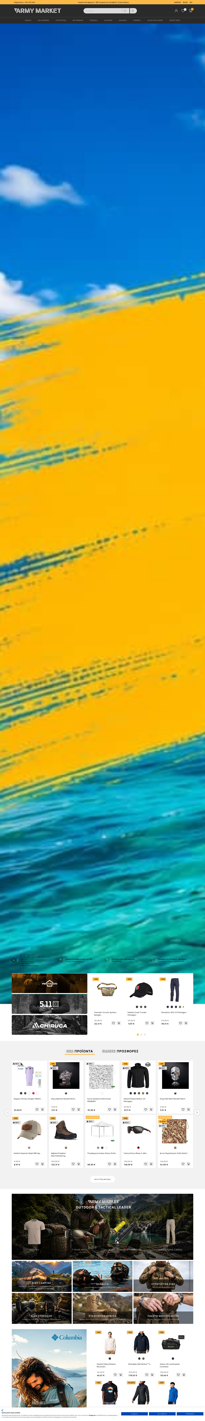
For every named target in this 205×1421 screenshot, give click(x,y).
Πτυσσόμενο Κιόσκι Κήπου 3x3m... (102, 1153)
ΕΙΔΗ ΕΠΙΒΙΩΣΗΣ (41, 1316)
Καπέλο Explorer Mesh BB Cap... (28, 1153)
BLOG (185, 2)
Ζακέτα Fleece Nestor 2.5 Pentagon (134, 1100)
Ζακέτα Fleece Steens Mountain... (106, 1365)
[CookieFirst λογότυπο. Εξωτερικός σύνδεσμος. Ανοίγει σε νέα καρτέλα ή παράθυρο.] (2, 1410)
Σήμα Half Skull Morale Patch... (173, 1099)
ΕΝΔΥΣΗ (34, 1249)
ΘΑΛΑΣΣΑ (102, 1284)
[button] (138, 1034)
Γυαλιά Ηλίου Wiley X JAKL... (136, 1153)
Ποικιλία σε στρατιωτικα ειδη (163, 1287)
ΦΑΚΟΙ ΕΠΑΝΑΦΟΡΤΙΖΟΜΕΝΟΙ (125, 1249)
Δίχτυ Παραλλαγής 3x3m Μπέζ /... (174, 1153)
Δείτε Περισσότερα (102, 1179)
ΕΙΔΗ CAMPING (41, 1283)
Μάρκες (177, 2)
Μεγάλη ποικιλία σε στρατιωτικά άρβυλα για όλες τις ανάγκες (103, 1319)
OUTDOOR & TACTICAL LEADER (103, 1207)
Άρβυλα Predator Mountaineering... (59, 1154)
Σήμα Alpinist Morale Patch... (64, 1099)
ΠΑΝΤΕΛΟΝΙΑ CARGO (170, 1249)
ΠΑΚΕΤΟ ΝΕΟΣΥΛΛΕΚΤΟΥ (163, 1316)
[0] (183, 10)
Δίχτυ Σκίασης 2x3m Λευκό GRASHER (99, 1100)
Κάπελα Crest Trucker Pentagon (137, 1013)
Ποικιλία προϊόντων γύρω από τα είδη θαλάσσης (102, 1287)
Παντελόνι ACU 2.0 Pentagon (174, 1012)
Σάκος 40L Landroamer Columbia (170, 1365)
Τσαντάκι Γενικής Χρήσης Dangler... (105, 1013)
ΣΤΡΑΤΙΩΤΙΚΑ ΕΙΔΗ (163, 1284)
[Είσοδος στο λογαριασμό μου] (176, 11)
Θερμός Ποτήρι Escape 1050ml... (28, 1099)
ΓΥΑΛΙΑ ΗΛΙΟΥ (80, 1249)
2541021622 (117, 961)
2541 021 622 (30, 2)
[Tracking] (123, 12)
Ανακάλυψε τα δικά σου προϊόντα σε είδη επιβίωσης (41, 1319)
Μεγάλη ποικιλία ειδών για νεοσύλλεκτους (163, 1319)
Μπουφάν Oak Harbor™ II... (140, 1364)
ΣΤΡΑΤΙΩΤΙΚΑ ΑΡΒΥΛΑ (102, 1316)
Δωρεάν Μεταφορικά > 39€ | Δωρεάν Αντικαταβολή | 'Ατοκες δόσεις (103, 2)
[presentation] (8, 1112)
